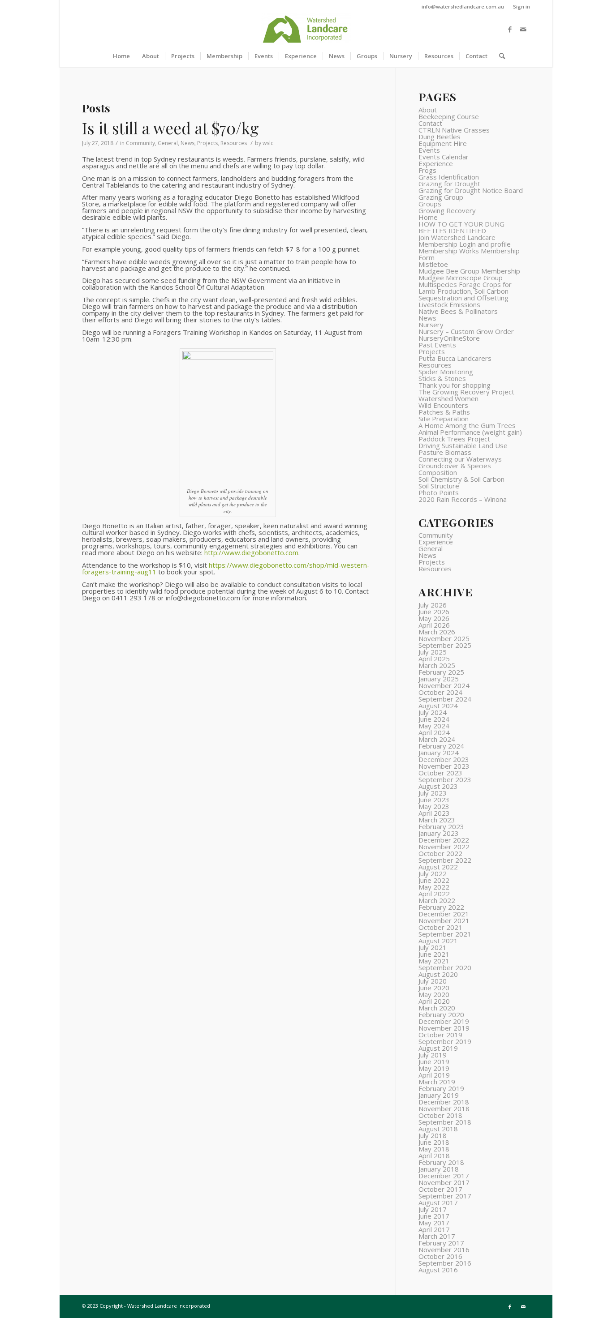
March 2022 (436, 900)
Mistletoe (433, 264)
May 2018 (433, 1148)
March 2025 (436, 665)
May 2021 (433, 960)
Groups (429, 203)
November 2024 (444, 685)
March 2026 (436, 631)
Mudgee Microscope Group (460, 277)
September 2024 (444, 698)
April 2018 (434, 1155)
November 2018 (444, 1108)
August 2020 (438, 974)
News (187, 143)
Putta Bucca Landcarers (454, 358)
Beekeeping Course (448, 116)
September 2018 (444, 1121)
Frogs (427, 170)
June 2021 (433, 954)
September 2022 (444, 860)
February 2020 (441, 1014)
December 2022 (443, 839)
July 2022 (432, 873)
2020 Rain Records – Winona (462, 499)
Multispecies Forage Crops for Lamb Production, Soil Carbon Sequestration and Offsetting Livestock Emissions (465, 294)
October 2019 (440, 1034)
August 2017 (438, 1202)
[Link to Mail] (523, 29)
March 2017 (436, 1236)
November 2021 (444, 920)
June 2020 (433, 987)
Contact (430, 123)
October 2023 (440, 772)
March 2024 (436, 739)
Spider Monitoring (445, 371)
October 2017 (440, 1189)
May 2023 (433, 806)
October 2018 (440, 1115)
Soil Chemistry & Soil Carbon (461, 479)
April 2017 (434, 1229)
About (427, 109)
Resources (233, 143)
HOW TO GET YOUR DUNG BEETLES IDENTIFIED (461, 227)
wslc (268, 143)
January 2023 (438, 833)
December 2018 (443, 1101)
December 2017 (443, 1175)
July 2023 (432, 792)
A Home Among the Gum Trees (467, 425)
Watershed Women (448, 398)
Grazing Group (440, 197)
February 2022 (441, 907)
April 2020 (434, 1001)
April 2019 (434, 1074)
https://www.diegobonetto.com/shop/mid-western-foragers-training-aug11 (226, 568)
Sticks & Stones (442, 378)
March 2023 (436, 819)
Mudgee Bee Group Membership (469, 270)
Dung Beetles (439, 136)
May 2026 (433, 618)
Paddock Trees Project (454, 438)
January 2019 (438, 1095)
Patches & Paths (444, 411)
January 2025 (438, 678)
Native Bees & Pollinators (458, 311)
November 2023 (444, 766)
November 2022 (444, 846)
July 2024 (432, 712)
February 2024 (441, 745)
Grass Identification (448, 176)
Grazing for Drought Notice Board (470, 190)
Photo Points (438, 492)
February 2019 (441, 1088)
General (168, 143)
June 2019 (433, 1061)
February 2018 (441, 1162)
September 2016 (444, 1262)
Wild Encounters (443, 405)
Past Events (437, 344)
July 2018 (432, 1135)
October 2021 (440, 927)
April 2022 (434, 893)
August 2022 (438, 866)
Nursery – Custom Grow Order (466, 331)
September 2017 (444, 1195)
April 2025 (434, 658)
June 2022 (433, 880)
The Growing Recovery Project (466, 391)
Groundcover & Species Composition (454, 469)
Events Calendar (443, 156)
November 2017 (444, 1182)
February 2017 (441, 1242)
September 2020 (444, 967)
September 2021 (444, 933)
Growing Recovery (447, 210)
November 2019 (444, 1027)
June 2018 (433, 1142)
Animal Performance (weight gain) (470, 432)
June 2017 (433, 1215)
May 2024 (433, 725)
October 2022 (440, 853)
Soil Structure (438, 485)
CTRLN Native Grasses (454, 129)
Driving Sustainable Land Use (463, 445)
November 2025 (444, 638)
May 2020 (433, 994)
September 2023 (444, 779)
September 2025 (444, 645)
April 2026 (434, 624)
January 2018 (438, 1168)
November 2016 (444, 1249)
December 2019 (443, 1021)
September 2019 (444, 1041)
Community (140, 143)
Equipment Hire (442, 143)
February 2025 (441, 672)
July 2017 (432, 1209)
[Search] (499, 56)
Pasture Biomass (444, 452)
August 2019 (438, 1048)
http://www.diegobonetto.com (251, 552)
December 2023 (443, 759)
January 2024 (438, 752)
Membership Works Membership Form (469, 254)
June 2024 (433, 719)
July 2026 (432, 604)
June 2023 (433, 799)
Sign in (521, 6)
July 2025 (432, 651)
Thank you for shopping (454, 385)
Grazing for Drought (449, 183)
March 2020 (436, 1007)
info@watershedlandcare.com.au (463, 6)
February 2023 (441, 826)
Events (429, 149)
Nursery (431, 324)
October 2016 (440, 1256)
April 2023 (434, 813)
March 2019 (436, 1081)
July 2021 (432, 947)
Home (428, 217)
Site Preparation (443, 418)
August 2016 (438, 1269)
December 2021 (443, 913)
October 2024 (440, 692)
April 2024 (434, 732)
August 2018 (438, 1128)
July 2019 (432, 1054)
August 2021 (438, 940)
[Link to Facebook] (510, 29)
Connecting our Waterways (460, 458)
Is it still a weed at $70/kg (170, 127)
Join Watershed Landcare (457, 237)
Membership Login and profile (464, 244)
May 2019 (433, 1068)
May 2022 (433, 886)
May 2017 (433, 1222)
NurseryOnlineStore (449, 338)
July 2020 (432, 980)
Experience (435, 163)
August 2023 (438, 786)
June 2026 (433, 611)
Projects (207, 143)
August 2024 (438, 705)
